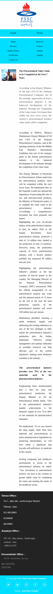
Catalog (40, 55)
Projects (40, 46)
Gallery (40, 51)
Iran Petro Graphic (30, 591)
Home (13, 42)
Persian (40, 33)
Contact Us (13, 60)
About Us (40, 42)
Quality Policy (13, 51)
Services (13, 46)
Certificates (13, 55)
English (13, 33)
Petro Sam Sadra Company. (34, 578)
